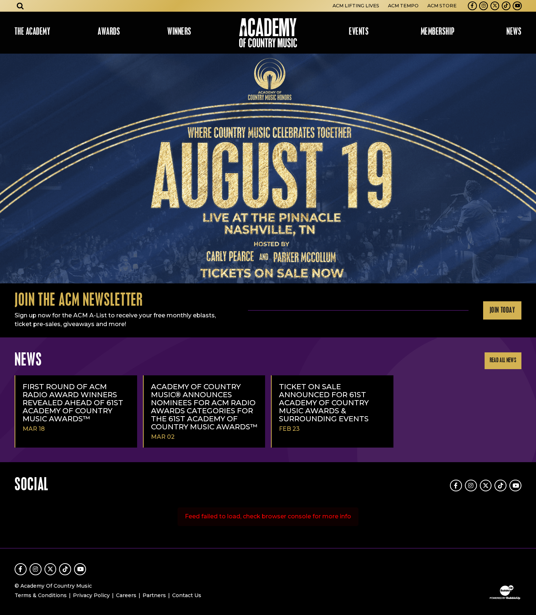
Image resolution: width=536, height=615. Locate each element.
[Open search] (20, 6)
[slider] (268, 168)
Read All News (503, 360)
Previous (9, 168)
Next (527, 168)
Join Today (502, 310)
